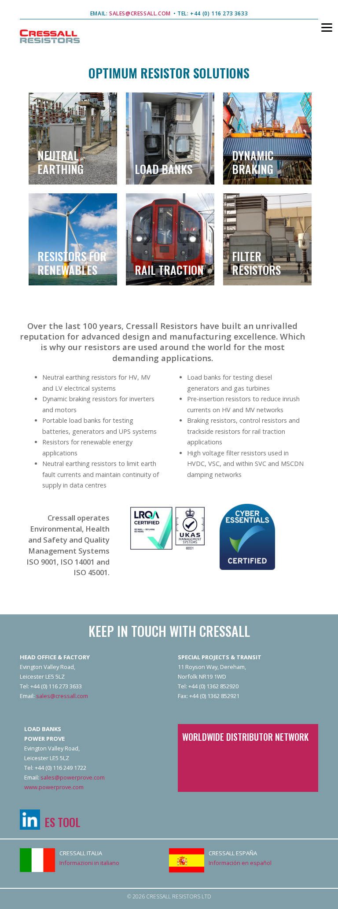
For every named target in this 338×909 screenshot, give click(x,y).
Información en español (240, 863)
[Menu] (321, 27)
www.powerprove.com (54, 787)
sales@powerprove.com (72, 777)
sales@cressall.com (62, 696)
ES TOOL (62, 821)
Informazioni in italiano (89, 863)
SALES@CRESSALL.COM (139, 13)
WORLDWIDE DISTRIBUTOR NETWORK (245, 736)
